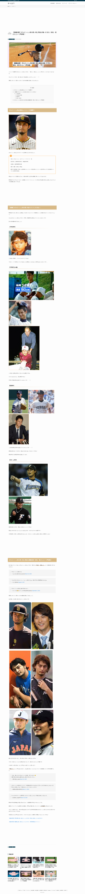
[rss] (75, 0)
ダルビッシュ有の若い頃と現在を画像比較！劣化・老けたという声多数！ (29, 100)
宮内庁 (65, 890)
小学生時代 (18, 93)
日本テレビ (20, 890)
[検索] (76, 0)
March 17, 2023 (26, 789)
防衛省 (58, 890)
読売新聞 (40, 890)
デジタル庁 (53, 890)
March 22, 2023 (23, 779)
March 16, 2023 (28, 573)
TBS (24, 890)
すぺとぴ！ (11, 3)
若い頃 (13, 39)
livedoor (49, 890)
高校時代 (18, 96)
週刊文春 (45, 890)
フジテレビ (28, 890)
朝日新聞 (32, 890)
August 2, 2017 (21, 582)
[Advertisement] (42, 16)
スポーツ (10, 39)
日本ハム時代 (18, 98)
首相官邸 (61, 890)
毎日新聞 (36, 890)
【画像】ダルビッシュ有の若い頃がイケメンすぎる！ (25, 91)
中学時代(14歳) (19, 95)
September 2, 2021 (36, 590)
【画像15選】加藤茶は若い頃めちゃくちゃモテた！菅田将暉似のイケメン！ (24, 821)
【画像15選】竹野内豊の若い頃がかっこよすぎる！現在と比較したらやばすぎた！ (26, 818)
